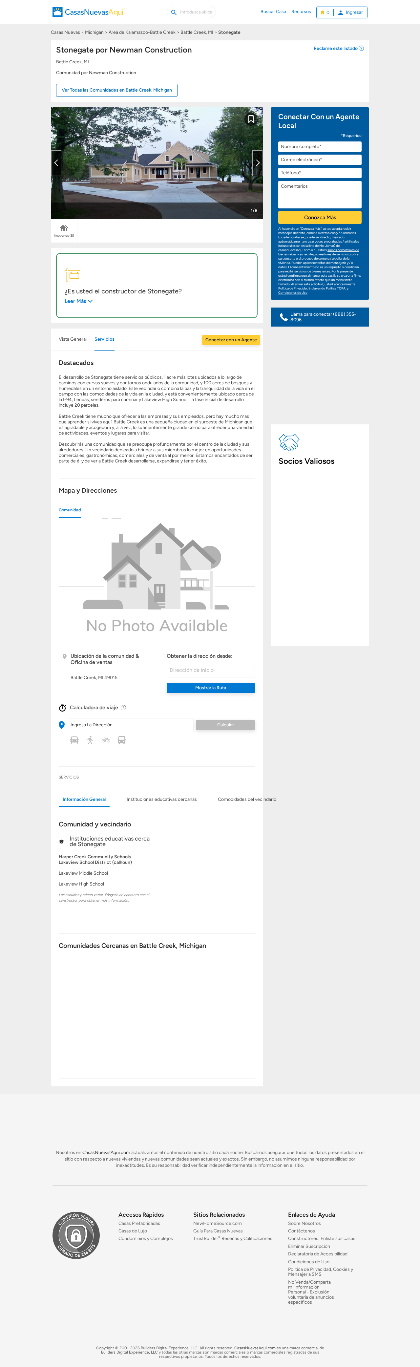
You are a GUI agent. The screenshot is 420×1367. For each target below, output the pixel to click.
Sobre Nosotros (304, 1223)
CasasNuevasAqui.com (106, 1152)
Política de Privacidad (293, 288)
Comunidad (70, 509)
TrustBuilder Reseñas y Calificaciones (232, 1238)
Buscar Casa (273, 11)
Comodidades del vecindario (247, 799)
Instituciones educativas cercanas (162, 799)
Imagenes (64, 235)
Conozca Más (320, 217)
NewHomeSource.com (217, 1223)
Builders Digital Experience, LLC (129, 1352)
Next (257, 163)
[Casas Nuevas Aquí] (88, 15)
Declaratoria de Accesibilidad (317, 1254)
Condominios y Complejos (145, 1238)
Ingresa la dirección (92, 725)
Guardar (251, 123)
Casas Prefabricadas (139, 1223)
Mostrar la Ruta (210, 688)
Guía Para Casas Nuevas (218, 1231)
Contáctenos (301, 1231)
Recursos (301, 11)
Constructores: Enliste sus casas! (322, 1238)
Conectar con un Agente (231, 340)
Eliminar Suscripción (309, 1246)
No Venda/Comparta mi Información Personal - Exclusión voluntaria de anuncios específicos (311, 1292)
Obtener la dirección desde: (200, 656)
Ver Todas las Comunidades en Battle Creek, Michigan (117, 90)
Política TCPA (336, 288)
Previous (56, 163)
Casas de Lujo (132, 1231)
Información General (84, 799)
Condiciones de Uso (292, 292)
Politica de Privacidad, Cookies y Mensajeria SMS (320, 1272)
